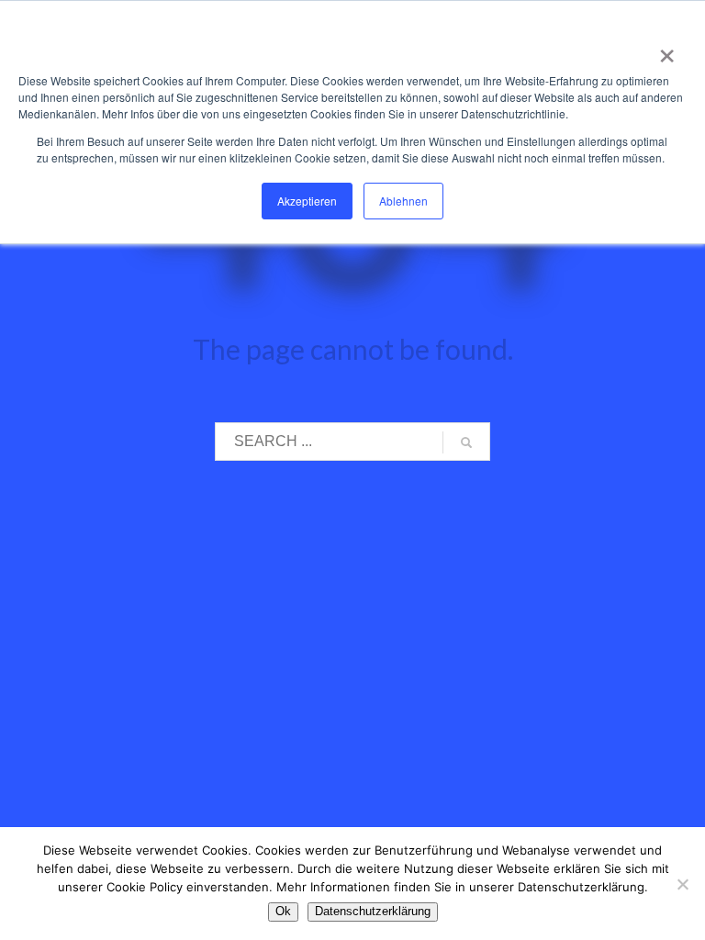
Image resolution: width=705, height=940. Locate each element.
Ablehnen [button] (403, 200)
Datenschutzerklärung (373, 911)
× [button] (663, 50)
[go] (466, 442)
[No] (682, 884)
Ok (283, 911)
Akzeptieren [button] (307, 200)
